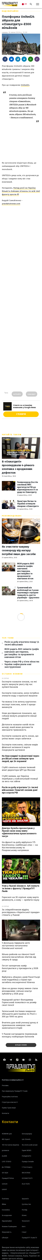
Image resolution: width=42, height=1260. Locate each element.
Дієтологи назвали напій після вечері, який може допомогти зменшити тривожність (18, 727)
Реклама (5, 1086)
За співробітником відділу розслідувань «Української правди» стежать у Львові (21, 912)
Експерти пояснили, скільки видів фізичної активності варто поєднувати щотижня (20, 747)
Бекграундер (27, 1134)
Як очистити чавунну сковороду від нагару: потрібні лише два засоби (19, 550)
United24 (25, 85)
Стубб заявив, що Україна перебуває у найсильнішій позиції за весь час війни (20, 779)
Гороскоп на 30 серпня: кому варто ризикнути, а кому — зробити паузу (20, 898)
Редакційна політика (10, 1097)
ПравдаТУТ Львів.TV (29, 1238)
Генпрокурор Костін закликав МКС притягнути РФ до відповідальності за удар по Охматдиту (27, 487)
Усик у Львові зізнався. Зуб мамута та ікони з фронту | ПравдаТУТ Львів (20, 888)
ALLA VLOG (26, 1184)
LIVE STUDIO (6, 1162)
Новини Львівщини (9, 1227)
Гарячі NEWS (26, 1150)
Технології (26, 1221)
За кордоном (7, 1215)
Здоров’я (25, 1199)
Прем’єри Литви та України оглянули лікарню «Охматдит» (28, 503)
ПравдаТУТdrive (8, 1178)
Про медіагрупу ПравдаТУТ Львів (14, 1091)
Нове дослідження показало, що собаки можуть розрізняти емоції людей (19, 716)
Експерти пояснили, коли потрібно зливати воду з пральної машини (20, 694)
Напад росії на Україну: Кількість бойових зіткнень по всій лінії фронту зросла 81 (21, 191)
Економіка (6, 1210)
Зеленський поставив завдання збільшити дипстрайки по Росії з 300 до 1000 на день (19, 1014)
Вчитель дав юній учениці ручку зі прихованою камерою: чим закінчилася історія (20, 1025)
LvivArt (4, 1189)
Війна (4, 1204)
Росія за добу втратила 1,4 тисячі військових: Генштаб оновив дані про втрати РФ (20, 790)
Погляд (24, 1210)
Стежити (21, 414)
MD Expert (6, 1139)
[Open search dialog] (30, 4)
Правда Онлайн (28, 1162)
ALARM (4, 1156)
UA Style (5, 1173)
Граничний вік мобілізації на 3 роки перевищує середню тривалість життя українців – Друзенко (28, 592)
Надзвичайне (10, 11)
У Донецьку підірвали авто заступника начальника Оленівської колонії (16, 946)
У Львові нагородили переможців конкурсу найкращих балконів (19, 1035)
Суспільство (26, 1204)
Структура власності (10, 1102)
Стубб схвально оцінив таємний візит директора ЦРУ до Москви (18, 768)
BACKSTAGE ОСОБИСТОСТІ (27, 1175)
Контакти (10, 1122)
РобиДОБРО (26, 1156)
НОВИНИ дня (7, 1134)
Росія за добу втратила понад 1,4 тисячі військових (21, 643)
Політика (5, 1199)
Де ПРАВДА (6, 1167)
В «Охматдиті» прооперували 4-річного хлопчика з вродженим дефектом (18, 467)
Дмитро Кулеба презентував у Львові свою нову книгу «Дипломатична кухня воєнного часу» (19, 832)
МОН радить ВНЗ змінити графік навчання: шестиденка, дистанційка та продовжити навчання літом (25, 571)
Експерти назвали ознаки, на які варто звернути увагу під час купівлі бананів (19, 684)
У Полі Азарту (27, 1167)
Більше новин (21, 1045)
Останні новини (12, 674)
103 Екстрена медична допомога (10, 1147)
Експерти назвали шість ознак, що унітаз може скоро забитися (20, 737)
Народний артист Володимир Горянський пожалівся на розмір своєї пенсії (19, 1002)
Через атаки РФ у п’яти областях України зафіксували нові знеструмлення (21, 664)
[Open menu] (37, 4)
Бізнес (24, 1215)
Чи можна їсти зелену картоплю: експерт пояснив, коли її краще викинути (19, 704)
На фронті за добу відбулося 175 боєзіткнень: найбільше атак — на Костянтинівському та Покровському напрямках (20, 846)
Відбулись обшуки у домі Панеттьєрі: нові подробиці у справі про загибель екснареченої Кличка (21, 980)
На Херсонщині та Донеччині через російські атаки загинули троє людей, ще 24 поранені (20, 759)
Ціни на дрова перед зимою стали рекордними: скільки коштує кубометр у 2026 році (20, 991)
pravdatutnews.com (11, 203)
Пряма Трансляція (9, 1108)
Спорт (24, 1232)
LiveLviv (4, 1184)
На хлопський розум (29, 1145)
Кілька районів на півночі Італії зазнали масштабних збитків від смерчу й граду (19, 957)
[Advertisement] (21, 142)
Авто (23, 1227)
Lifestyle (5, 1238)
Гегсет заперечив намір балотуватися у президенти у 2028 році (20, 968)
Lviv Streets (26, 1139)
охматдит (32, 394)
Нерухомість (6, 1232)
